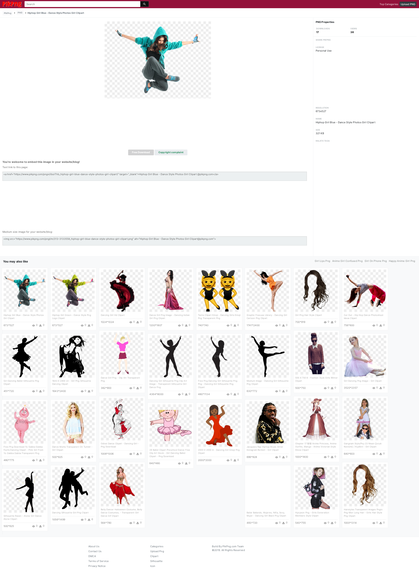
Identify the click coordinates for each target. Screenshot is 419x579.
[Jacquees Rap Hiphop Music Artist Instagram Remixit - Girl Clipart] (268, 422)
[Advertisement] (158, 125)
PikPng (7, 13)
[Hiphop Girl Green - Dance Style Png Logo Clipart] (73, 290)
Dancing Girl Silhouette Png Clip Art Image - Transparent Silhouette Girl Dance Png (168, 384)
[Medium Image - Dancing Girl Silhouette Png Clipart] (268, 356)
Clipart (154, 556)
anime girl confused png (347, 260)
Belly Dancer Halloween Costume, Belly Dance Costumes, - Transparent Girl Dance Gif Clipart (121, 512)
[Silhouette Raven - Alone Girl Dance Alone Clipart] (25, 491)
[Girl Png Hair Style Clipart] (316, 290)
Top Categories (389, 4)
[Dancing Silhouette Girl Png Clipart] (73, 487)
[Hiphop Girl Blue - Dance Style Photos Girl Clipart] (158, 59)
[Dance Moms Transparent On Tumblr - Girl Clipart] (73, 422)
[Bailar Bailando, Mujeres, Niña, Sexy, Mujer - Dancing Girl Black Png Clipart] (268, 487)
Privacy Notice (97, 566)
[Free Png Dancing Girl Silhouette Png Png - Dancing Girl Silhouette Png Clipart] (219, 356)
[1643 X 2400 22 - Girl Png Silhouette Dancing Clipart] (73, 356)
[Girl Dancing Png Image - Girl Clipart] (365, 356)
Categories (156, 546)
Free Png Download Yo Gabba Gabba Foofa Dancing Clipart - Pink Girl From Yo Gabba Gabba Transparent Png (23, 449)
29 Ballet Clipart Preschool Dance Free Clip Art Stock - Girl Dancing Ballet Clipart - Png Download (169, 453)
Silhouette (156, 561)
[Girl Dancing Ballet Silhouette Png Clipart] (25, 356)
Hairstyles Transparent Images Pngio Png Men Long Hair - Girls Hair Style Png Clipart (363, 512)
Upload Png (157, 551)
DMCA (92, 556)
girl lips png (322, 260)
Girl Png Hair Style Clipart (308, 315)
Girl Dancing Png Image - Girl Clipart (363, 381)
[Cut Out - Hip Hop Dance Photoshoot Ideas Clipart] (365, 290)
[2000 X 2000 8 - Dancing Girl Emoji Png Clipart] (219, 425)
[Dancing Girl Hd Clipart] (122, 290)
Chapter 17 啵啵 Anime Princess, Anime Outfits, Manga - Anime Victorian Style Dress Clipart (316, 446)
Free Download (141, 152)
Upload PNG (408, 4)
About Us (93, 546)
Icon (152, 566)
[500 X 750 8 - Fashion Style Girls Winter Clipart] (316, 353)
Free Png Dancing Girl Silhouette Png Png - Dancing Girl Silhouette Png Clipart (217, 384)
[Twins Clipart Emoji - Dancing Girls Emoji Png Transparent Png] (219, 290)
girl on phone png (376, 260)
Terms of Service (98, 561)
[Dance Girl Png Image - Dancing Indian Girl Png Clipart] (170, 290)
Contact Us (94, 551)
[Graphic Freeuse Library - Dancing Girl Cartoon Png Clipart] (268, 290)
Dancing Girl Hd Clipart (113, 315)
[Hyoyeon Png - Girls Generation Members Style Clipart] (316, 487)
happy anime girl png (402, 260)
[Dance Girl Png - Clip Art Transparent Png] (122, 353)
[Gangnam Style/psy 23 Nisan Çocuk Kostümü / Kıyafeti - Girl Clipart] (365, 418)
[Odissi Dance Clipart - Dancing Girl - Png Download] (122, 418)
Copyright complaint (170, 152)
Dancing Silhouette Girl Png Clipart (70, 512)
